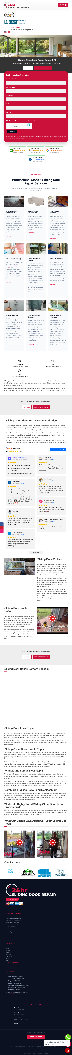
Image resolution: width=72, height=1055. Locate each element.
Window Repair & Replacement (13, 932)
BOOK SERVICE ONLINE (43, 68)
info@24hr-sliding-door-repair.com (22, 30)
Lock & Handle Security (12, 924)
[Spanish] (9, 32)
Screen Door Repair (11, 926)
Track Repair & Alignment (12, 922)
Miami (7, 960)
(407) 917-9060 (18, 976)
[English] (5, 32)
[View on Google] (41, 458)
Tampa (7, 958)
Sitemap (46, 1053)
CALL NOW (28, 68)
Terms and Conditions (37, 1053)
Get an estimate (36, 1041)
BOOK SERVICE (12, 899)
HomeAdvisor (35, 148)
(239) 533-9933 (20, 978)
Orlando (8, 950)
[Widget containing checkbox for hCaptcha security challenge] (19, 126)
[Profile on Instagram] (2, 531)
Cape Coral (8, 954)
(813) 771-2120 (16, 981)
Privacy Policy (27, 1053)
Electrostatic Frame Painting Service (15, 934)
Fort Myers (8, 952)
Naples (7, 948)
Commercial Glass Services (13, 930)
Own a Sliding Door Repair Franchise (15, 994)
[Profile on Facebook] (2, 524)
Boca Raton (9, 956)
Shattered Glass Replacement (13, 918)
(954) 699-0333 (25, 985)
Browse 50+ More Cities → (12, 962)
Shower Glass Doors (11, 928)
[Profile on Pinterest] (2, 527)
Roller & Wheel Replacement (13, 920)
